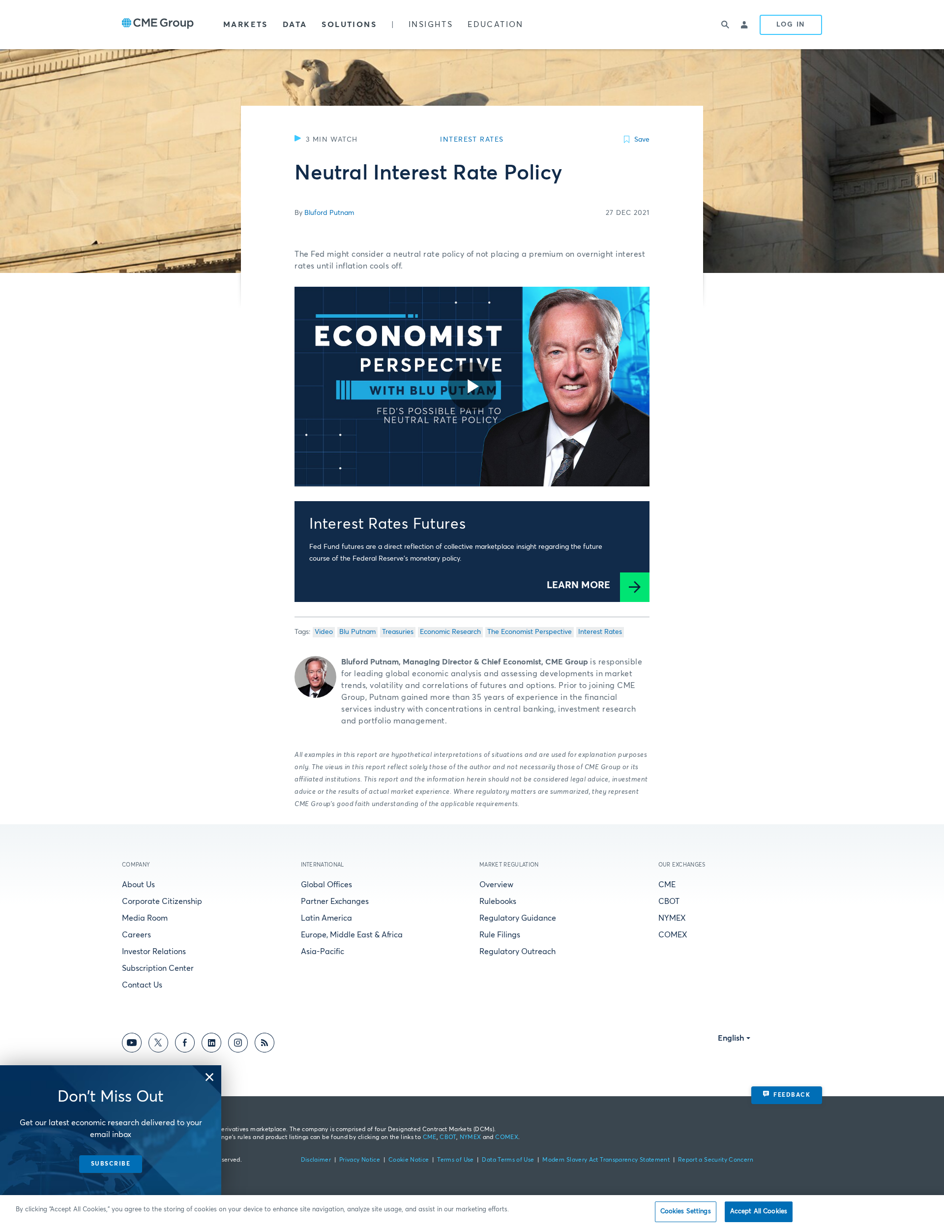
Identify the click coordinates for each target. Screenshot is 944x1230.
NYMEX (672, 918)
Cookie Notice (408, 1160)
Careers (136, 935)
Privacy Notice (359, 1160)
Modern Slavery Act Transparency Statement (606, 1160)
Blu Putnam (357, 632)
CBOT (668, 901)
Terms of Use (455, 1160)
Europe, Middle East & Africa (352, 935)
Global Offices (326, 885)
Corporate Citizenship (162, 901)
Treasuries (397, 632)
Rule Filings (499, 935)
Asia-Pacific (322, 952)
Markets (245, 25)
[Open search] (725, 24)
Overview (496, 885)
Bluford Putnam (329, 213)
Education (496, 25)
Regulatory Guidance (517, 918)
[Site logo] (158, 24)
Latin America (326, 918)
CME (667, 885)
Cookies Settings (685, 1211)
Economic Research (450, 632)
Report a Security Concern (715, 1160)
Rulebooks (497, 901)
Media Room (145, 918)
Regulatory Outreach (517, 952)
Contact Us (142, 985)
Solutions (349, 25)
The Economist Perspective (529, 632)
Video (324, 632)
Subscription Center (158, 968)
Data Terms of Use (508, 1160)
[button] (209, 1077)
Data (295, 25)
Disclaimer (316, 1160)
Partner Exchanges (335, 901)
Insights (431, 25)
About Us (138, 885)
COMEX (672, 935)
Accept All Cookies (758, 1211)
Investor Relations (154, 952)
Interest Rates (600, 632)
